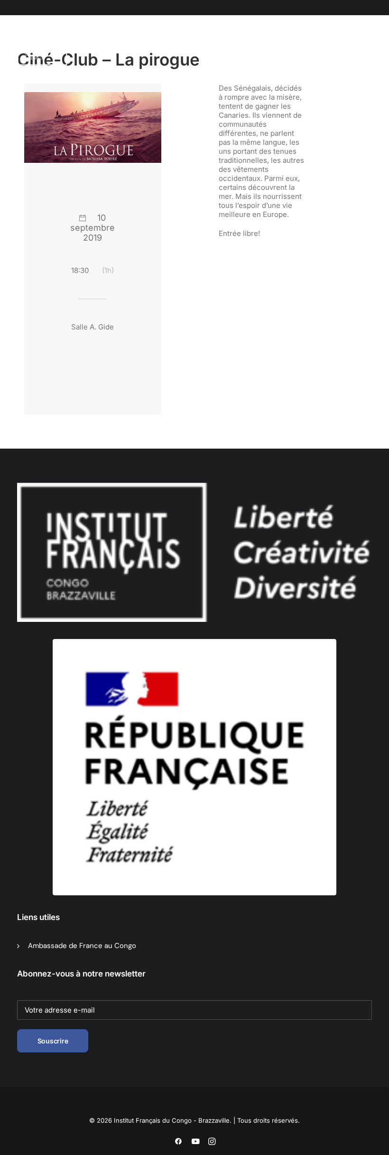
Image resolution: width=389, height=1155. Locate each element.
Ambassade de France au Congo (82, 945)
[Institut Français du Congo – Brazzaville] (52, 47)
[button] (83, 47)
